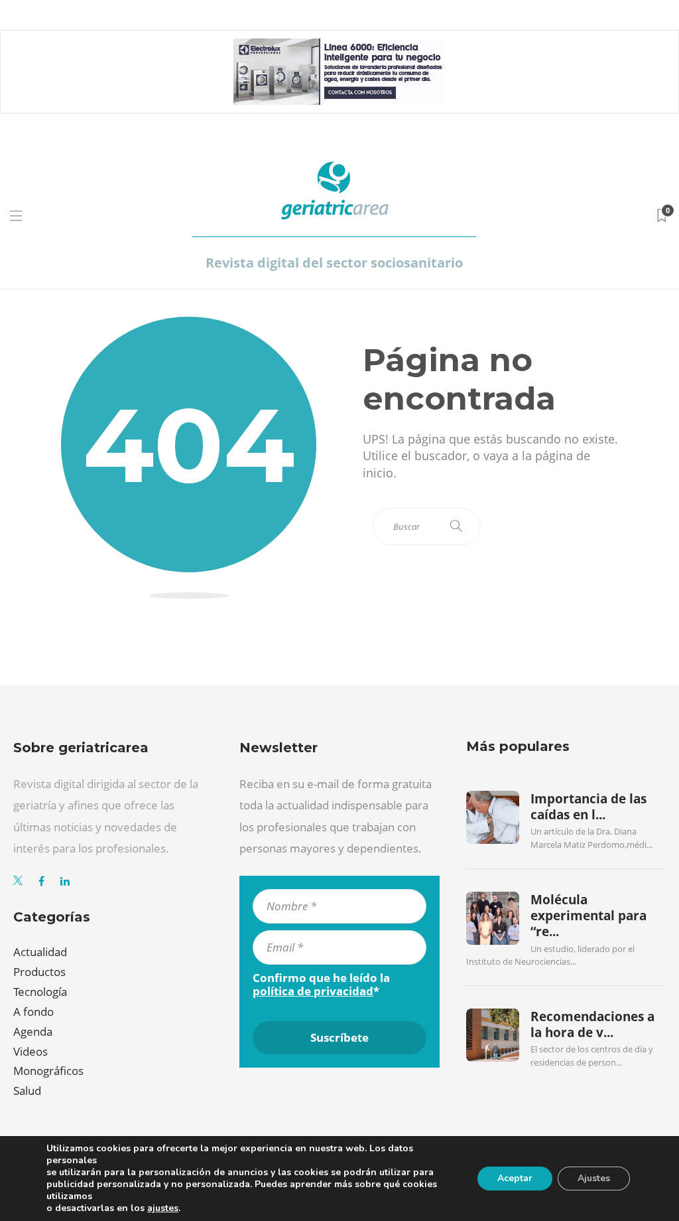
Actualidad (40, 951)
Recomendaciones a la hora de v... (592, 1024)
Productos (39, 971)
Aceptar (514, 1178)
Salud (27, 1090)
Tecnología (40, 991)
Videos (30, 1051)
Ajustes (594, 1178)
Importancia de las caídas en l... (588, 807)
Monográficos (48, 1070)
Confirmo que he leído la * (321, 984)
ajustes (162, 1208)
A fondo (33, 1011)
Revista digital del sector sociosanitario (334, 263)
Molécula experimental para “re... (588, 916)
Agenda (32, 1031)
